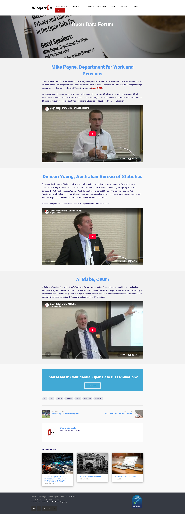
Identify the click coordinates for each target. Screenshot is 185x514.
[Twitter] (39, 508)
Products (74, 6)
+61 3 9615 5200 (70, 497)
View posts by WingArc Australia (70, 430)
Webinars (101, 6)
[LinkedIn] (49, 508)
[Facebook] (44, 508)
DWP (52, 398)
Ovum (78, 398)
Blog (113, 6)
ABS (45, 398)
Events (60, 398)
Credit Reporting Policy (59, 502)
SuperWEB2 (96, 88)
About (136, 6)
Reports (88, 6)
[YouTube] (54, 508)
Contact (60, 10)
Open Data (69, 398)
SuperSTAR (87, 398)
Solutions (60, 6)
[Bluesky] (33, 508)
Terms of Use (36, 502)
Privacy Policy (46, 502)
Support (124, 6)
